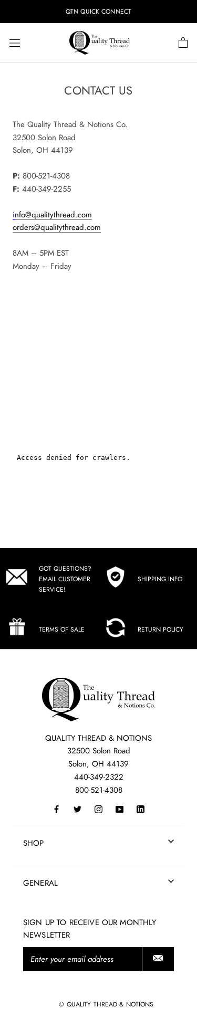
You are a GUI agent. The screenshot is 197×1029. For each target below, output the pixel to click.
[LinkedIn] (140, 808)
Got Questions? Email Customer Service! (65, 579)
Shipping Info (160, 579)
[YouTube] (119, 808)
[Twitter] (77, 808)
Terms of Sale (62, 629)
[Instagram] (98, 808)
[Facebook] (56, 808)
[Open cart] (183, 43)
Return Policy (160, 629)
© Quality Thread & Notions (106, 1004)
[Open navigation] (14, 43)
